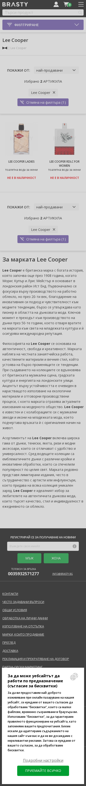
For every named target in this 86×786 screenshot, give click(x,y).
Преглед (9, 642)
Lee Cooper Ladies (21, 161)
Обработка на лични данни (25, 618)
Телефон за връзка (23, 571)
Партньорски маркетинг (22, 667)
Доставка (10, 651)
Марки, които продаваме (23, 634)
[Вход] (56, 4)
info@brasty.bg (62, 573)
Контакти (10, 594)
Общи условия (14, 610)
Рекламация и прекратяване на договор (35, 659)
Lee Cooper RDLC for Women (64, 163)
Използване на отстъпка (23, 626)
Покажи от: (18, 70)
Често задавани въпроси (23, 602)
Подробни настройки (43, 760)
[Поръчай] (66, 4)
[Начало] (4, 48)
